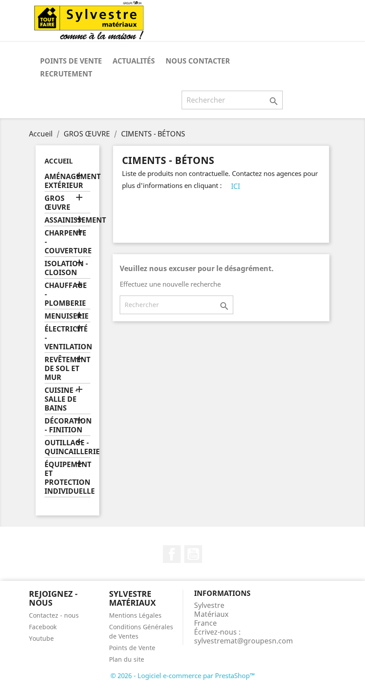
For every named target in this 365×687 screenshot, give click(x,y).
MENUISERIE (67, 316)
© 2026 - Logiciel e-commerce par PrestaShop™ (182, 675)
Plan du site (126, 659)
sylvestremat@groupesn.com (243, 641)
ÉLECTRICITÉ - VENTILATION (67, 337)
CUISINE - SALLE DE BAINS (61, 399)
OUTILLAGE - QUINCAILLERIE (67, 447)
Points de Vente (71, 61)
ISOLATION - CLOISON (66, 268)
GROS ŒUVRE (57, 203)
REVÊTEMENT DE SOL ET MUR (67, 368)
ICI (235, 186)
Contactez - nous (54, 615)
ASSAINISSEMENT (67, 220)
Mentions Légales (135, 615)
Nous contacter (198, 61)
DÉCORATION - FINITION (67, 425)
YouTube (193, 554)
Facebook (172, 554)
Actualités (134, 61)
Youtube (41, 638)
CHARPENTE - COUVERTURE (67, 242)
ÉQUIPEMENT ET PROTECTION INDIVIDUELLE (67, 478)
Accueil (59, 160)
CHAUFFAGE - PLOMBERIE (66, 294)
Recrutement (66, 74)
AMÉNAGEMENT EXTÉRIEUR (67, 181)
